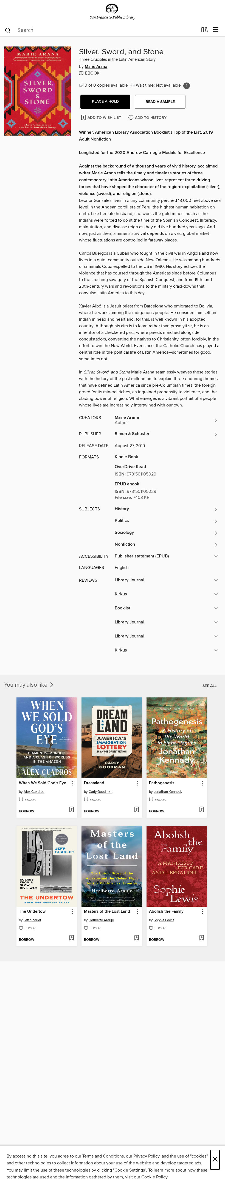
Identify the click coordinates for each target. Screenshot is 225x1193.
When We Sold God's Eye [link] (42, 783)
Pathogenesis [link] (161, 783)
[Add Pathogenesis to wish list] (201, 809)
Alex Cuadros (34, 792)
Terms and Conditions (103, 1156)
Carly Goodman (101, 792)
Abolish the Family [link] (166, 911)
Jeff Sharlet (32, 920)
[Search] (8, 30)
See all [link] (209, 685)
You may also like (26, 685)
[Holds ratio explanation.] (186, 86)
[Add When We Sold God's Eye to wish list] (71, 809)
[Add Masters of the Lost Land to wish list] (136, 938)
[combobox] (101, 30)
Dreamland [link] (94, 783)
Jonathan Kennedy (168, 792)
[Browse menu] (216, 30)
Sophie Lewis (164, 920)
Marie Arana (96, 66)
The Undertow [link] (32, 911)
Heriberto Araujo (101, 920)
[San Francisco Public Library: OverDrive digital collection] (112, 12)
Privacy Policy (146, 1156)
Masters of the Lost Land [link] (107, 911)
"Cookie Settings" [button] (129, 1170)
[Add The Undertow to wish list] (71, 938)
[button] (105, 102)
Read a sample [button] (160, 101)
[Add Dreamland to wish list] (136, 809)
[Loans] (204, 30)
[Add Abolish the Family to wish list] (201, 938)
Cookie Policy (154, 1177)
